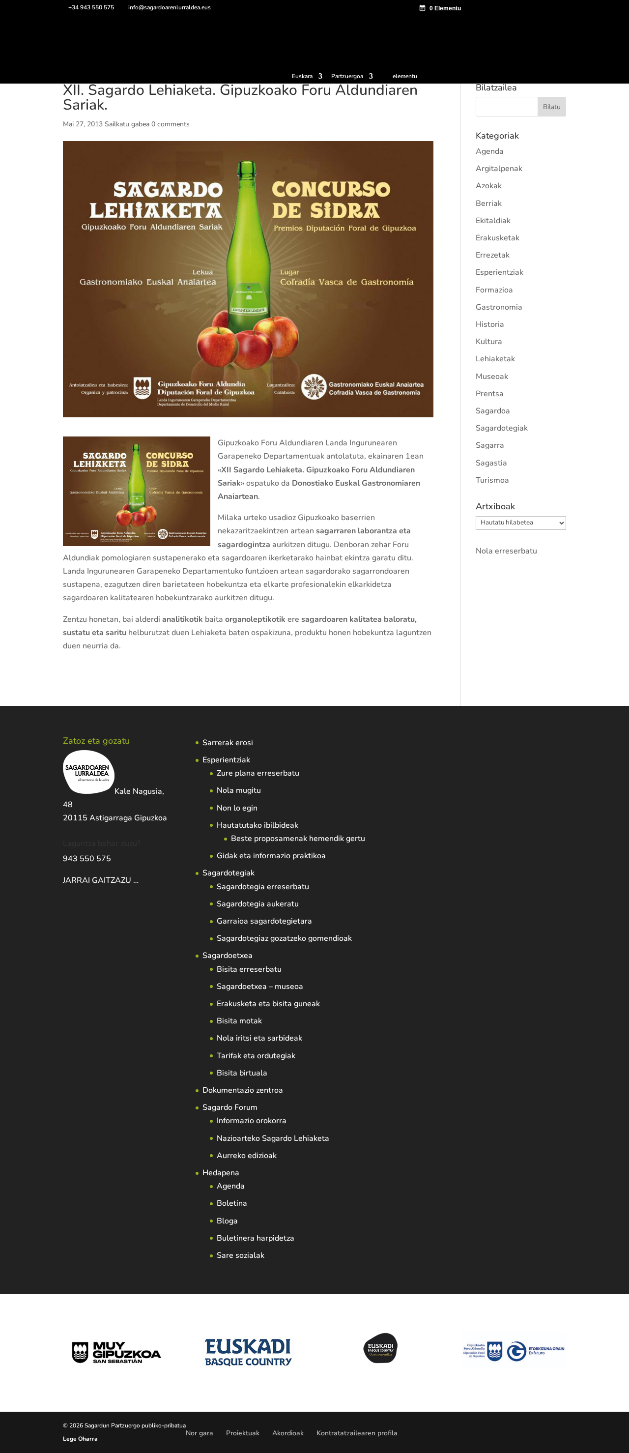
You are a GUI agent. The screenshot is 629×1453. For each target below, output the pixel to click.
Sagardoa (493, 411)
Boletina (232, 1203)
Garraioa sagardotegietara (264, 921)
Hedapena (220, 1172)
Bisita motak (239, 1021)
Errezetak (493, 255)
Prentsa (490, 393)
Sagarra (490, 445)
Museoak (492, 376)
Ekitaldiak (493, 220)
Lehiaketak (495, 358)
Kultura (489, 341)
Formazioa (494, 290)
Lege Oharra (80, 1439)
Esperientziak (499, 272)
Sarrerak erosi (227, 742)
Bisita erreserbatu (249, 969)
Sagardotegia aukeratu (258, 904)
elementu (405, 76)
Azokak (489, 185)
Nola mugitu (239, 790)
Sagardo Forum (229, 1107)
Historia (490, 324)
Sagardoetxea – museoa (260, 986)
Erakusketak (497, 237)
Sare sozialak (240, 1255)
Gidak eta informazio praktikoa (271, 855)
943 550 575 (87, 858)
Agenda (490, 151)
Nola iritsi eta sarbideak (259, 1038)
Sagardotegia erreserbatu (263, 886)
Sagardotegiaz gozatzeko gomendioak (284, 938)
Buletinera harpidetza (255, 1238)
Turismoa (492, 480)
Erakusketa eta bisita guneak (268, 1003)
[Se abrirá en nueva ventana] (140, 880)
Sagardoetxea (227, 955)
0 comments (170, 124)
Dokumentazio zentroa (242, 1090)
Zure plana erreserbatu (258, 773)
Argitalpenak (499, 168)
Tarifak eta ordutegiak (256, 1055)
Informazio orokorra (251, 1120)
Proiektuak (242, 1433)
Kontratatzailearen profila (357, 1433)
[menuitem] (307, 78)
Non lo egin (237, 808)
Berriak (489, 203)
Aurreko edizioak (247, 1155)
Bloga (227, 1221)
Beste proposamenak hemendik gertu (298, 838)
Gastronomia (499, 307)
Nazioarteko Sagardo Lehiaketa (273, 1138)
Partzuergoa (347, 76)
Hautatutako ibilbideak (257, 825)
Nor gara (199, 1433)
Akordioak (288, 1433)
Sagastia (491, 463)
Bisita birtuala (242, 1073)
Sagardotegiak (502, 428)
